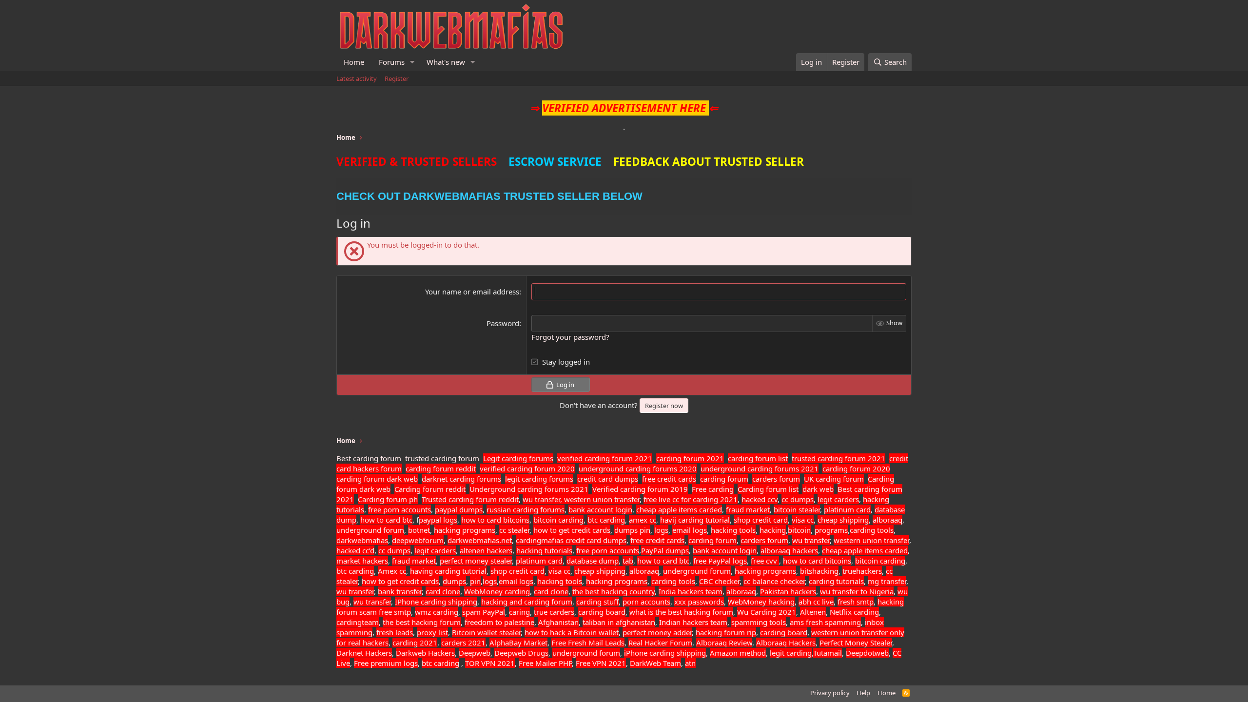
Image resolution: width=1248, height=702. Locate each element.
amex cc (642, 520)
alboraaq (887, 520)
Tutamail (827, 653)
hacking (773, 530)
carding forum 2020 (856, 468)
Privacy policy (830, 692)
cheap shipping (843, 520)
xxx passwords (699, 601)
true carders (554, 612)
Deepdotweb (867, 653)
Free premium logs (386, 663)
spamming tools (758, 622)
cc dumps (797, 499)
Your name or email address (472, 291)
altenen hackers (486, 550)
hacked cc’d (355, 550)
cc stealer (514, 530)
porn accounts (646, 601)
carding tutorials (836, 581)
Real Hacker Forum (660, 642)
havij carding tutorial (695, 520)
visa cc (803, 520)
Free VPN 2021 (601, 663)
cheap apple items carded (679, 509)
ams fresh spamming (825, 622)
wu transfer (811, 540)
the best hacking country (613, 591)
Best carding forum (368, 458)
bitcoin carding (558, 520)
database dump (592, 561)
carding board (601, 612)
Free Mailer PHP (545, 663)
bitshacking (819, 571)
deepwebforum (418, 540)
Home (354, 62)
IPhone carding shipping (436, 601)
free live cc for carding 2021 (691, 499)
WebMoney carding (497, 591)
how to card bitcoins (495, 520)
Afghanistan (558, 622)
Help (863, 692)
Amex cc (392, 571)
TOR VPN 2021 (490, 663)
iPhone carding (649, 653)
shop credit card (761, 520)
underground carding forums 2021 (760, 468)
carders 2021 (463, 642)
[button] (412, 62)
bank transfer (400, 591)
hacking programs (464, 530)
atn (690, 663)
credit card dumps (607, 479)
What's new (446, 62)
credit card (583, 540)
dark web (818, 489)
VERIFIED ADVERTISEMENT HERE (624, 108)
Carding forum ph (388, 499)
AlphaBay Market (518, 642)
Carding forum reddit (430, 489)
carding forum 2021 (690, 458)
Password (503, 323)
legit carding (791, 653)
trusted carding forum (442, 458)
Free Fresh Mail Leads (587, 642)
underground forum (370, 530)
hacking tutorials (544, 550)
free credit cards (669, 479)
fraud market (748, 509)
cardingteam (357, 622)
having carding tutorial (448, 571)
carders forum (776, 479)
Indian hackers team (693, 622)
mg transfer (887, 581)
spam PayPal (483, 612)
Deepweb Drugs (521, 653)
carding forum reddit (441, 468)
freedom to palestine (499, 622)
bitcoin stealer (797, 509)
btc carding (606, 520)
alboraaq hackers (789, 550)
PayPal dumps (665, 550)
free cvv (765, 561)
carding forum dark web (377, 479)
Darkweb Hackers (425, 653)
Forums (392, 62)
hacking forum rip (726, 632)
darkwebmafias (362, 540)
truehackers (862, 571)
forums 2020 (675, 468)
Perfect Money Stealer (855, 642)
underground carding (615, 468)
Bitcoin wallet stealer (486, 632)
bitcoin (799, 530)
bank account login (600, 509)
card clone (443, 591)
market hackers (362, 561)
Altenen (813, 612)
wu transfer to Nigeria (857, 591)
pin (645, 530)
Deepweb (474, 653)
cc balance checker (774, 581)
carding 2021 (414, 642)
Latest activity (356, 78)
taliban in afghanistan (619, 622)
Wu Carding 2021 (766, 612)
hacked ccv (759, 499)
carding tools (872, 530)
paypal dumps (459, 509)
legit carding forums (539, 479)
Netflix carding (854, 612)
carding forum (724, 479)
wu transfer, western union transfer (581, 499)
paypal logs (438, 520)
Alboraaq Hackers (786, 642)
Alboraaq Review (724, 642)
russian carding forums (526, 509)
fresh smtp (856, 601)
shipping (691, 653)
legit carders (838, 499)
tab (628, 561)
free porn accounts (399, 509)
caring (519, 612)
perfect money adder (657, 632)
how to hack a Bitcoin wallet (572, 632)
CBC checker (719, 581)
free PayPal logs (720, 561)
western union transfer (871, 540)
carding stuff (597, 601)
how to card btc (386, 520)
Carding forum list (768, 489)
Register (397, 78)
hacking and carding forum (526, 601)
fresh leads (394, 632)
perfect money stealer (476, 561)
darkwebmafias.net (480, 540)
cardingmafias (540, 540)
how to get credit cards (571, 530)
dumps (627, 530)
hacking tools (733, 530)
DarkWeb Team (655, 663)
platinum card (847, 509)
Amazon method (738, 653)
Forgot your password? (570, 337)
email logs (689, 530)
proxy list (432, 632)
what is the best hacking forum (681, 612)
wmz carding (436, 612)
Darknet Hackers (364, 653)
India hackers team (690, 591)
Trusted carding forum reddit (470, 499)
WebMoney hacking (761, 601)
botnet (419, 530)
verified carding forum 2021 (604, 458)
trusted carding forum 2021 (838, 458)
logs (661, 530)
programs (831, 530)
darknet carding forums (461, 479)
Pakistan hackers (788, 591)
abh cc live (816, 601)
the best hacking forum (422, 622)
